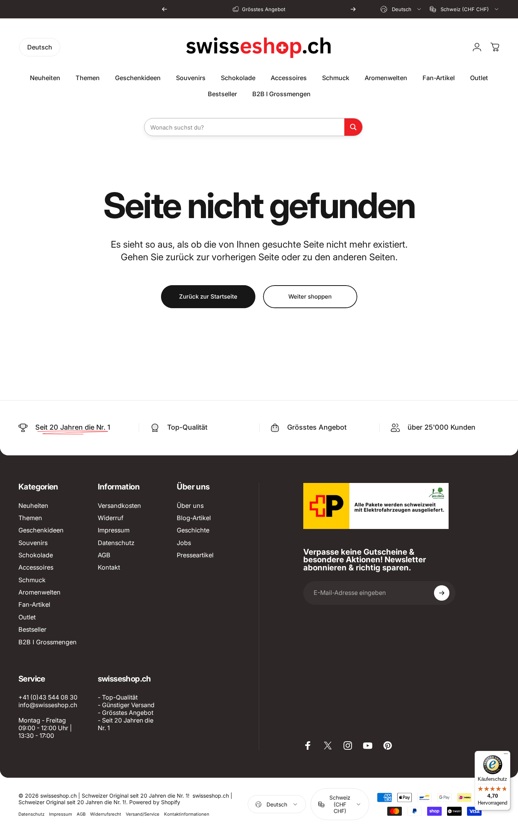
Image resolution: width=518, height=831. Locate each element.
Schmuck (32, 580)
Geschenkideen (41, 530)
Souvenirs (33, 543)
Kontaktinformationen (186, 813)
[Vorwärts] (353, 9)
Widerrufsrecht (105, 813)
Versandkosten (119, 505)
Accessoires (35, 567)
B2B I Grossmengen (47, 642)
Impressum (114, 530)
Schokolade (35, 555)
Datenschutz (116, 543)
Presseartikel (195, 555)
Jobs (184, 543)
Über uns (190, 505)
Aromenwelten (39, 592)
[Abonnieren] (441, 593)
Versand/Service (143, 813)
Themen (30, 518)
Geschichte (193, 530)
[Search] (353, 127)
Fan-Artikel (34, 604)
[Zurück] (164, 9)
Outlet (27, 617)
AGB (104, 555)
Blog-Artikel (194, 518)
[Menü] (505, 755)
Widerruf (110, 518)
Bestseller (32, 629)
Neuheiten (33, 505)
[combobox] (401, 9)
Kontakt (109, 567)
